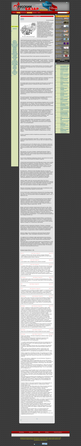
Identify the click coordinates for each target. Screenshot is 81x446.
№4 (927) (22, 19)
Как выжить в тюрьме (64, 69)
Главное (14, 12)
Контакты (35, 12)
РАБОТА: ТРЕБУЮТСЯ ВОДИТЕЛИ (14, 41)
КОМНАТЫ (15, 66)
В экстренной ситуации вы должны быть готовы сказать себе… (64, 116)
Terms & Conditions (58, 432)
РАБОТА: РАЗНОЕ (15, 45)
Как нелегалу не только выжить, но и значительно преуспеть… (64, 80)
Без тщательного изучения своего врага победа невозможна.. (64, 91)
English (18, 12)
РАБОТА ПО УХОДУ (14, 44)
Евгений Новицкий (50, 20)
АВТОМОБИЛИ (14, 71)
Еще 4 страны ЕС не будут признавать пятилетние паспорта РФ (59, 56)
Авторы (47, 432)
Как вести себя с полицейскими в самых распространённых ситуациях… (64, 121)
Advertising (29, 12)
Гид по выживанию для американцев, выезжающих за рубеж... (64, 101)
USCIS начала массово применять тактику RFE (59, 31)
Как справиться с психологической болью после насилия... (64, 127)
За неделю (66, 61)
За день (58, 61)
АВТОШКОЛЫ (14, 60)
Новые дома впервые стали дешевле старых (59, 18)
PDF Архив (15, 26)
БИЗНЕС (14, 70)
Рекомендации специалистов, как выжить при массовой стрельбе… (64, 97)
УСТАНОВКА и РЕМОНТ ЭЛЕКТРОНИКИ (14, 56)
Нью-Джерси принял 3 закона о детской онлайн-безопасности (59, 35)
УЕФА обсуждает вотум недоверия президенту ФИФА (59, 43)
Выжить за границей (64, 99)
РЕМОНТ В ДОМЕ (15, 53)
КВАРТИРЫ (15, 68)
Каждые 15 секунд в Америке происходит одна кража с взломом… (64, 76)
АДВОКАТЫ (15, 28)
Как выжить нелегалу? (64, 78)
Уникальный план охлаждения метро (59, 52)
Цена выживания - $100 (64, 66)
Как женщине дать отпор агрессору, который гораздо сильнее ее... (64, 86)
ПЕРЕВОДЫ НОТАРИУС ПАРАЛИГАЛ (15, 50)
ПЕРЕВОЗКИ (15, 52)
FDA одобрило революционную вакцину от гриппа (59, 48)
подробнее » (67, 20)
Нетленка (31, 432)
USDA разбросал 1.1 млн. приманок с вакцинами (59, 39)
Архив (39, 12)
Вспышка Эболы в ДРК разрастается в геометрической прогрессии (59, 26)
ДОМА (15, 69)
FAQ (39, 432)
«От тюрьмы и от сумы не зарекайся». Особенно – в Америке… (64, 71)
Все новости (62, 60)
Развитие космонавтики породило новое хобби (60, 22)
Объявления (23, 12)
